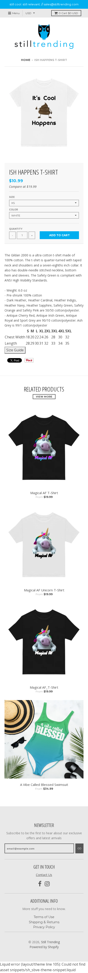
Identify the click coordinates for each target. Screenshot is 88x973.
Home (25, 60)
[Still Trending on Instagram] (47, 884)
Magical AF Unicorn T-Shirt (44, 590)
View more (44, 396)
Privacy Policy (44, 927)
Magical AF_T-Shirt (44, 687)
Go (79, 848)
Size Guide (15, 350)
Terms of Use (44, 917)
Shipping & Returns (44, 922)
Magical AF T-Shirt (44, 493)
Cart (68, 13)
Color (13, 209)
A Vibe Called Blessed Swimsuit (44, 784)
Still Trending (50, 942)
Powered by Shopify (44, 947)
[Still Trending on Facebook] (40, 884)
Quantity (15, 228)
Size (12, 197)
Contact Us (44, 875)
